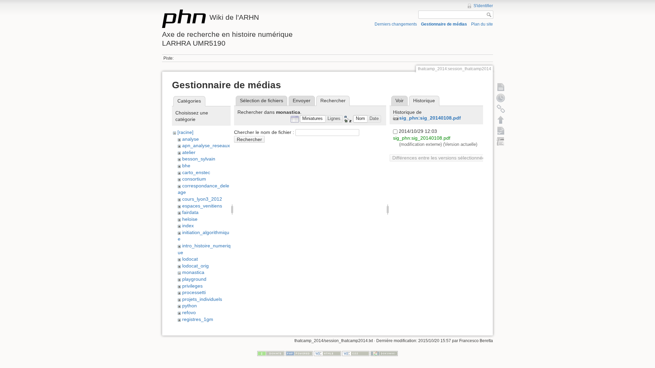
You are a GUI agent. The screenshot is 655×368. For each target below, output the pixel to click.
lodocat (190, 259)
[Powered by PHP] (299, 353)
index (188, 225)
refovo (189, 312)
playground (194, 279)
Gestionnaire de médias (444, 24)
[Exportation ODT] (500, 130)
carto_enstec (196, 172)
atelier (188, 152)
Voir (399, 100)
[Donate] (271, 353)
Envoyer (301, 100)
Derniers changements (396, 24)
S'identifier (483, 5)
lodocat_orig (195, 266)
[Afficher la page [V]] (500, 86)
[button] (312, 119)
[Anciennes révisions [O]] (500, 97)
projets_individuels (202, 299)
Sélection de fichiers (261, 100)
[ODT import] (500, 141)
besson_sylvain (198, 159)
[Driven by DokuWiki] (384, 353)
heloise (190, 219)
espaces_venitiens (202, 206)
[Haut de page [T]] (500, 119)
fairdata (190, 212)
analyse (190, 139)
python (189, 305)
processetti (194, 292)
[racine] (185, 132)
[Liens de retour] (500, 108)
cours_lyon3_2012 (202, 199)
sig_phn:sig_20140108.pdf (430, 118)
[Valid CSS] (355, 353)
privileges (192, 286)
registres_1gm (197, 319)
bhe (186, 165)
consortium (194, 179)
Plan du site (482, 24)
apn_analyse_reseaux (206, 145)
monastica (193, 272)
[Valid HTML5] (327, 353)
